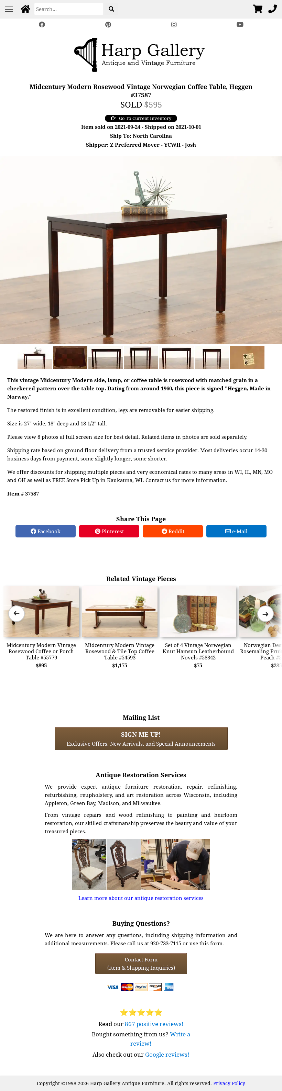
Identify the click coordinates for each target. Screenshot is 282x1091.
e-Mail (239, 531)
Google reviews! (167, 1054)
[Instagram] (174, 24)
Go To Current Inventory (145, 118)
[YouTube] (240, 24)
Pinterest (112, 531)
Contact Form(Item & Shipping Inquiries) (141, 963)
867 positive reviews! (154, 1024)
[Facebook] (42, 24)
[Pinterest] (108, 24)
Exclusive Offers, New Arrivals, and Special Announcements (141, 738)
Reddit (175, 531)
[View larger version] (141, 249)
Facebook (48, 531)
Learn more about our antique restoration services (141, 897)
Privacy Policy (229, 1083)
